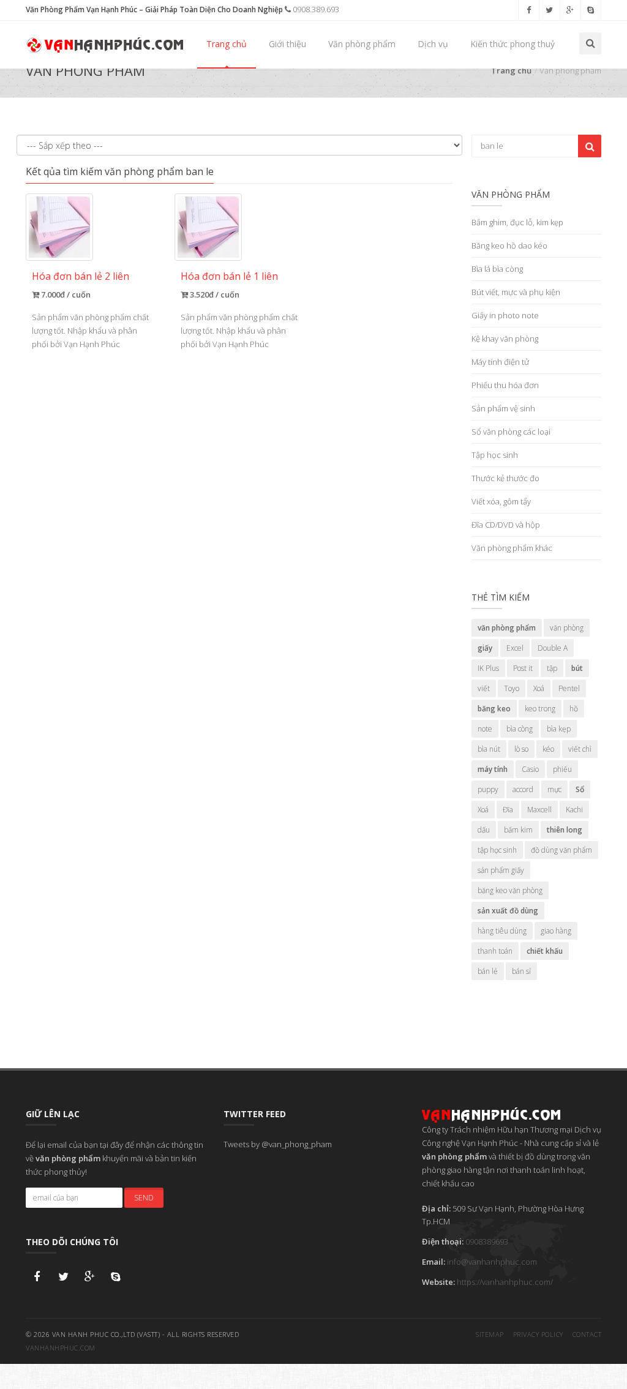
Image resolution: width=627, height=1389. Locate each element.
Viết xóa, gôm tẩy (501, 501)
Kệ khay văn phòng (504, 338)
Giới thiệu (287, 44)
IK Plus (488, 668)
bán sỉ (521, 971)
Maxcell (539, 809)
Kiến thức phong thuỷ (512, 44)
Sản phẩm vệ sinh (503, 408)
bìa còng (519, 729)
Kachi (574, 809)
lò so (521, 749)
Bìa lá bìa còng (497, 268)
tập (552, 668)
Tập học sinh (494, 454)
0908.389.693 (315, 9)
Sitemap (490, 1334)
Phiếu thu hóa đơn (505, 385)
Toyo (511, 688)
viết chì (579, 749)
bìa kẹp (559, 729)
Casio (530, 769)
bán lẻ (488, 971)
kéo (548, 749)
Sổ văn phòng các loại (510, 431)
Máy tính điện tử (500, 361)
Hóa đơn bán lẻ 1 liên (229, 276)
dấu (484, 830)
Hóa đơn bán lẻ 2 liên (80, 276)
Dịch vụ (433, 44)
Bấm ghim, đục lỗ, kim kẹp (517, 222)
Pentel (569, 688)
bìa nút (489, 749)
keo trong (540, 708)
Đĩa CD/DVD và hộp (505, 524)
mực (554, 789)
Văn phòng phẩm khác (511, 547)
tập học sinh (497, 850)
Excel (515, 648)
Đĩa (508, 809)
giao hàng (556, 931)
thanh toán (495, 951)
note (485, 729)
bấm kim (518, 830)
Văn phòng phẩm (362, 44)
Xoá (538, 688)
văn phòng (567, 628)
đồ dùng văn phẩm (561, 850)
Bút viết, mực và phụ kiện (515, 292)
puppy (488, 789)
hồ (573, 708)
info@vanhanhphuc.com (492, 1261)
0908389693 (486, 1241)
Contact (587, 1334)
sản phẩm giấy (501, 870)
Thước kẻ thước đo (505, 478)
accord (522, 789)
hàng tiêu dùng (502, 931)
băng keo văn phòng (510, 890)
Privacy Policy (538, 1334)
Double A (553, 648)
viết (484, 688)
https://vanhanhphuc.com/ (505, 1281)
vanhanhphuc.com (61, 1347)
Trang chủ (226, 44)
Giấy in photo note (505, 315)
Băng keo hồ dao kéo (509, 245)
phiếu (562, 769)
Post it (523, 668)
